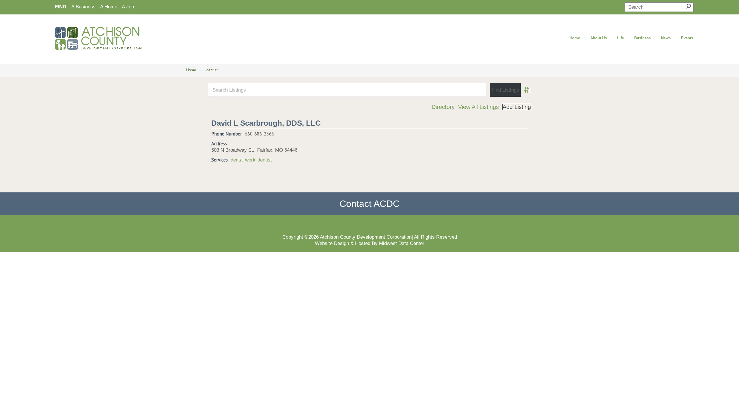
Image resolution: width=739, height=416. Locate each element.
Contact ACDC (369, 203)
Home (575, 38)
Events (687, 38)
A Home (108, 6)
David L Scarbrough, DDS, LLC (266, 123)
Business (642, 38)
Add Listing (517, 107)
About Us (598, 38)
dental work (243, 159)
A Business (83, 6)
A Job (128, 6)
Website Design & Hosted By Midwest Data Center (369, 243)
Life (620, 38)
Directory (443, 107)
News (666, 38)
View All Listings (478, 107)
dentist (264, 159)
